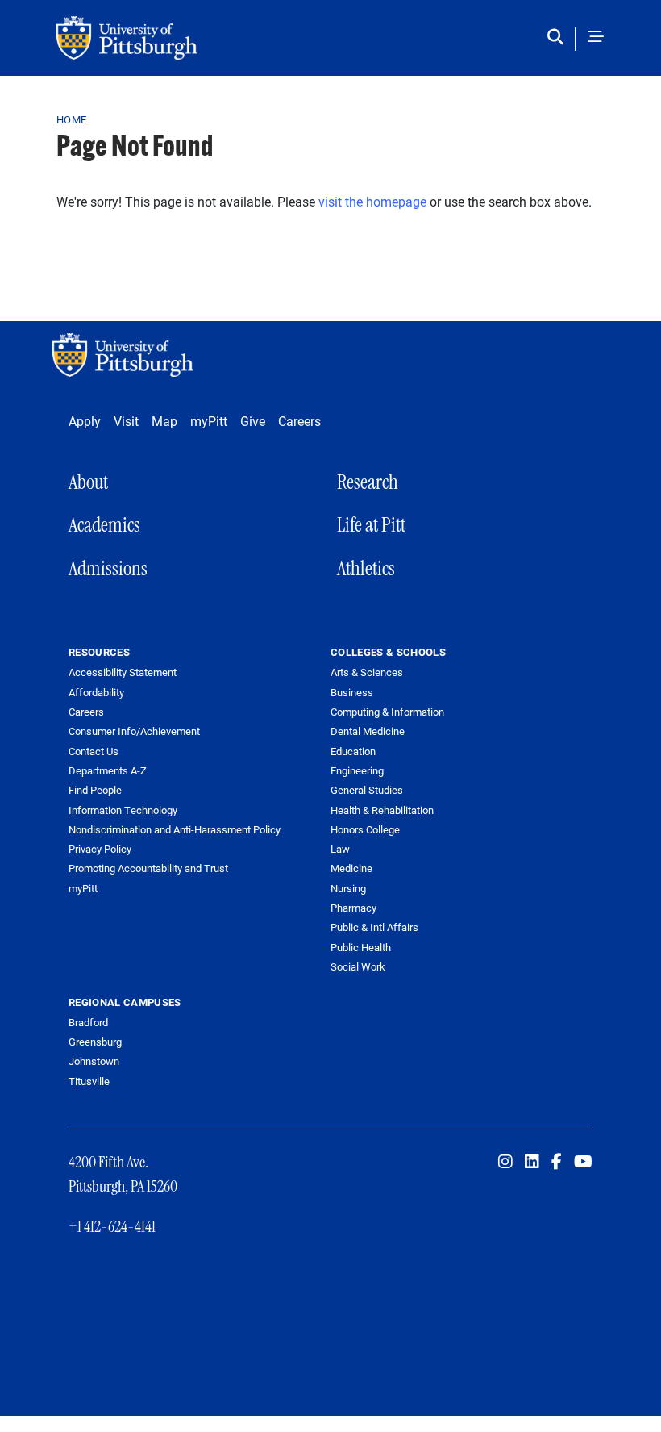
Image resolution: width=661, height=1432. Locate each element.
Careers (299, 420)
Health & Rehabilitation (382, 810)
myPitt (208, 420)
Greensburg (95, 1041)
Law (340, 848)
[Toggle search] (559, 37)
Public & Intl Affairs (374, 927)
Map (164, 420)
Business (351, 692)
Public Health (360, 947)
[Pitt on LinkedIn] (532, 1161)
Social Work (357, 966)
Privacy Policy (100, 849)
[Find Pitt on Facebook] (556, 1161)
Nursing (348, 888)
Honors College (365, 829)
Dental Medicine (367, 731)
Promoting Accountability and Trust (148, 868)
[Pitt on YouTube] (583, 1161)
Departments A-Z (108, 771)
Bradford (88, 1022)
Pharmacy (353, 907)
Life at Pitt (371, 524)
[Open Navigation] (596, 37)
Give (252, 420)
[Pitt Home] (127, 355)
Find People (95, 790)
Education (353, 751)
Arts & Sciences (366, 672)
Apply (85, 420)
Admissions (108, 568)
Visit (126, 420)
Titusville (89, 1081)
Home (71, 119)
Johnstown (94, 1061)
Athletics (366, 568)
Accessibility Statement (123, 672)
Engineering (357, 770)
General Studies (366, 790)
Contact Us (93, 751)
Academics (104, 524)
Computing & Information (387, 711)
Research (367, 482)
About (88, 482)
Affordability (96, 692)
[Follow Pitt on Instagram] (505, 1161)
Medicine (351, 868)
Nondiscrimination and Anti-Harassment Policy (175, 830)
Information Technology (123, 810)
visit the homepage (372, 201)
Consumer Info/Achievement (134, 731)
